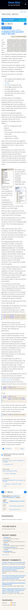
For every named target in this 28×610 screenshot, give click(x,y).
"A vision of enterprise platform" (11, 496)
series (11, 23)
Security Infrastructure (14, 509)
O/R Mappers (13, 473)
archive (16, 14)
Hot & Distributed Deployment (16, 506)
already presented (6, 380)
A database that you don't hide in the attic (14, 501)
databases (7, 484)
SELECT (5, 387)
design (20, 484)
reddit (5, 486)
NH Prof (7, 473)
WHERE (4, 388)
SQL (12, 464)
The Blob (6, 83)
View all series (5, 554)
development (14, 484)
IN (23, 397)
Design (22, 448)
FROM (10, 387)
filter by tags (7, 14)
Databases (7, 464)
